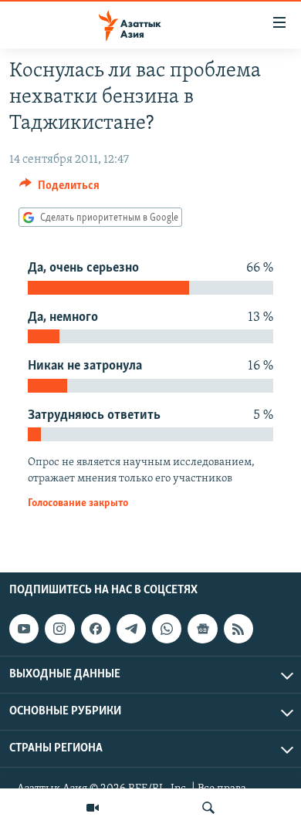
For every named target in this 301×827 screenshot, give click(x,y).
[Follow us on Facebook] (95, 628)
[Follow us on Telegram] (131, 628)
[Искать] (208, 807)
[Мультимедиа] (92, 807)
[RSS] (238, 628)
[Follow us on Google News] (202, 628)
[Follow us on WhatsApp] (166, 628)
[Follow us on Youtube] (24, 628)
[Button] (59, 189)
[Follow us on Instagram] (59, 628)
